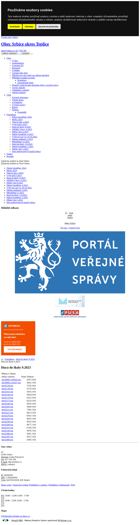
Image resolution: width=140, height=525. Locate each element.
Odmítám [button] (29, 26)
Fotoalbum (11, 114)
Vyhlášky (16, 70)
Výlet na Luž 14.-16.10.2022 (24, 137)
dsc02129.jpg (7, 386)
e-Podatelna (17, 102)
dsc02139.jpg (7, 389)
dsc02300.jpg (7, 425)
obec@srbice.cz (8, 51)
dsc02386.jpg (7, 434)
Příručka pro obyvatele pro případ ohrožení (30, 75)
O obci (15, 60)
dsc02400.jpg (7, 440)
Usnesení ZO (18, 65)
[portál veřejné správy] (70, 262)
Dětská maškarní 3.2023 (22, 139)
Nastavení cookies (21, 485)
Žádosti (15, 110)
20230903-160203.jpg (11, 380)
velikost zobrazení (9, 53)
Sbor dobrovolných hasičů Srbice (26, 151)
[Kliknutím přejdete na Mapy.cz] (15, 516)
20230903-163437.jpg (11, 383)
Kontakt (10, 156)
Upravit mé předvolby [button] (48, 26)
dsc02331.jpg (7, 428)
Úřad (9, 95)
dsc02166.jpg (7, 395)
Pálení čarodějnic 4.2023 (22, 134)
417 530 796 (20, 51)
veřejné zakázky (19, 92)
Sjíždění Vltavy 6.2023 (22, 129)
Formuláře (22, 112)
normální (25, 53)
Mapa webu (6, 485)
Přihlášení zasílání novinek (23, 78)
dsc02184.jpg (7, 404)
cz (2, 359)
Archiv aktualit (18, 87)
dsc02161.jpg (7, 392)
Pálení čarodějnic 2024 (22, 117)
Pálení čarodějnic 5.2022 (22, 146)
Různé (15, 107)
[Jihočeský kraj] (70, 228)
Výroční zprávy (19, 105)
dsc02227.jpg (7, 413)
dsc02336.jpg (7, 431)
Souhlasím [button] (15, 26)
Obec (9, 58)
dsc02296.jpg (7, 422)
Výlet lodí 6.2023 (19, 124)
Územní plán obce (20, 73)
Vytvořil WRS (17, 521)
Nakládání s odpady (20, 90)
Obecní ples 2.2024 (20, 122)
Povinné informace (20, 97)
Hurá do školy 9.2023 (21, 127)
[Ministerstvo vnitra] (70, 306)
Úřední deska (18, 100)
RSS (73, 485)
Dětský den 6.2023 (20, 132)
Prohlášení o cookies (38, 485)
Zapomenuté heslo (25, 83)
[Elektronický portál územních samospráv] (70, 318)
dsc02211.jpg (7, 410)
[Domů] (9, 37)
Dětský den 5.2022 (20, 149)
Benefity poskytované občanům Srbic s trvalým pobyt (35, 85)
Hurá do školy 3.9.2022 (22, 144)
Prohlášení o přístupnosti (59, 485)
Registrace (22, 80)
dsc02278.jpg (7, 416)
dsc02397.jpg (7, 437)
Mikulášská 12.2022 (21, 141)
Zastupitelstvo (18, 63)
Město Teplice (70, 223)
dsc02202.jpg (7, 407)
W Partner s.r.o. (65, 521)
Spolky (10, 154)
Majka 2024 (17, 119)
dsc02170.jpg (7, 398)
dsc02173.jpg (7, 401)
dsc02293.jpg (7, 419)
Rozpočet (16, 68)
